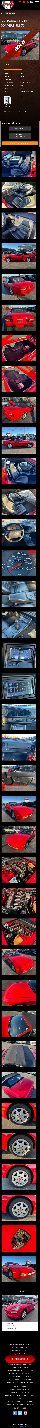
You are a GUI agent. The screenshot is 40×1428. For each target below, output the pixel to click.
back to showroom (8, 13)
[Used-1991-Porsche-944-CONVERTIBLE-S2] (19, 164)
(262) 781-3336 (20, 1354)
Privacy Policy (17, 1424)
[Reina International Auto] (7, 5)
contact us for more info (20, 143)
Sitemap (24, 1424)
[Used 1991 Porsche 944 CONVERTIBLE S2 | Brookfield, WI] (20, 45)
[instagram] (25, 1414)
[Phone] (24, 2)
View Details (20, 1307)
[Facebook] (15, 1414)
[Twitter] (20, 1414)
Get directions (20, 1359)
